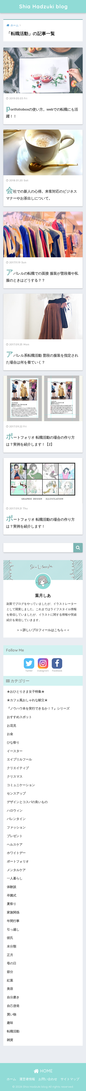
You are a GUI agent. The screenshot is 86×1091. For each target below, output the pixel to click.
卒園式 (11, 895)
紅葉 (10, 980)
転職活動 (13, 1031)
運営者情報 (27, 1079)
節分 (10, 972)
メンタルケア (16, 870)
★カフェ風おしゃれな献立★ (27, 700)
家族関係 (13, 912)
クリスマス (15, 776)
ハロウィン (15, 810)
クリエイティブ (18, 768)
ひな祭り (13, 742)
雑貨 (10, 1040)
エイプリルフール (19, 759)
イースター (15, 751)
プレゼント (15, 836)
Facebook (57, 670)
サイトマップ (70, 1079)
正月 (10, 955)
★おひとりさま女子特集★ (25, 691)
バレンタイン (16, 819)
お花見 (11, 725)
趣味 (10, 1022)
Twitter (29, 670)
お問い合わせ (47, 1079)
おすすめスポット (19, 717)
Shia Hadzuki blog (43, 6)
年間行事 (13, 921)
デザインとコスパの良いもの (27, 802)
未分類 (11, 946)
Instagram (43, 670)
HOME (46, 1070)
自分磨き (13, 997)
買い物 (11, 1014)
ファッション (16, 827)
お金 (10, 734)
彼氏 (10, 937)
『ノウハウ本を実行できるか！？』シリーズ (38, 708)
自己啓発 (13, 1006)
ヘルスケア (15, 844)
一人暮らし (15, 878)
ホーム (11, 1079)
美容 (10, 988)
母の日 (11, 963)
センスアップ (16, 793)
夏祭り (11, 903)
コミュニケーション (21, 785)
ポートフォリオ (18, 861)
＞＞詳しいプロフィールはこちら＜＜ (43, 630)
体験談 (11, 887)
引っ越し (13, 929)
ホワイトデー (16, 853)
